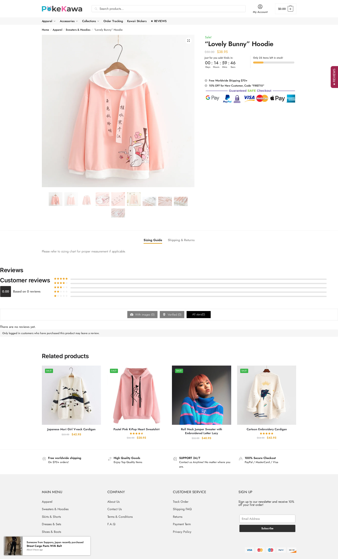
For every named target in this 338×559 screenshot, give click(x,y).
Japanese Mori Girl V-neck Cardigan (71, 429)
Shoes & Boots (51, 531)
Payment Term (182, 524)
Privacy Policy (182, 531)
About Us (113, 501)
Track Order (180, 501)
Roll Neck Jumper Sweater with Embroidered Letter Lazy (201, 431)
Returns (177, 516)
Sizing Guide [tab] (153, 240)
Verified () (174, 314)
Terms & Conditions (120, 516)
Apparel (57, 30)
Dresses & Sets (51, 524)
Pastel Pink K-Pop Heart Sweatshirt (136, 429)
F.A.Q (111, 524)
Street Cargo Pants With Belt (44, 546)
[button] (188, 41)
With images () (144, 314)
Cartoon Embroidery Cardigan (267, 429)
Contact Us (114, 509)
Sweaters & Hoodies (78, 30)
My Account (260, 12)
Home (45, 30)
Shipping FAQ (182, 509)
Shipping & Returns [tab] (181, 240)
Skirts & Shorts (51, 516)
